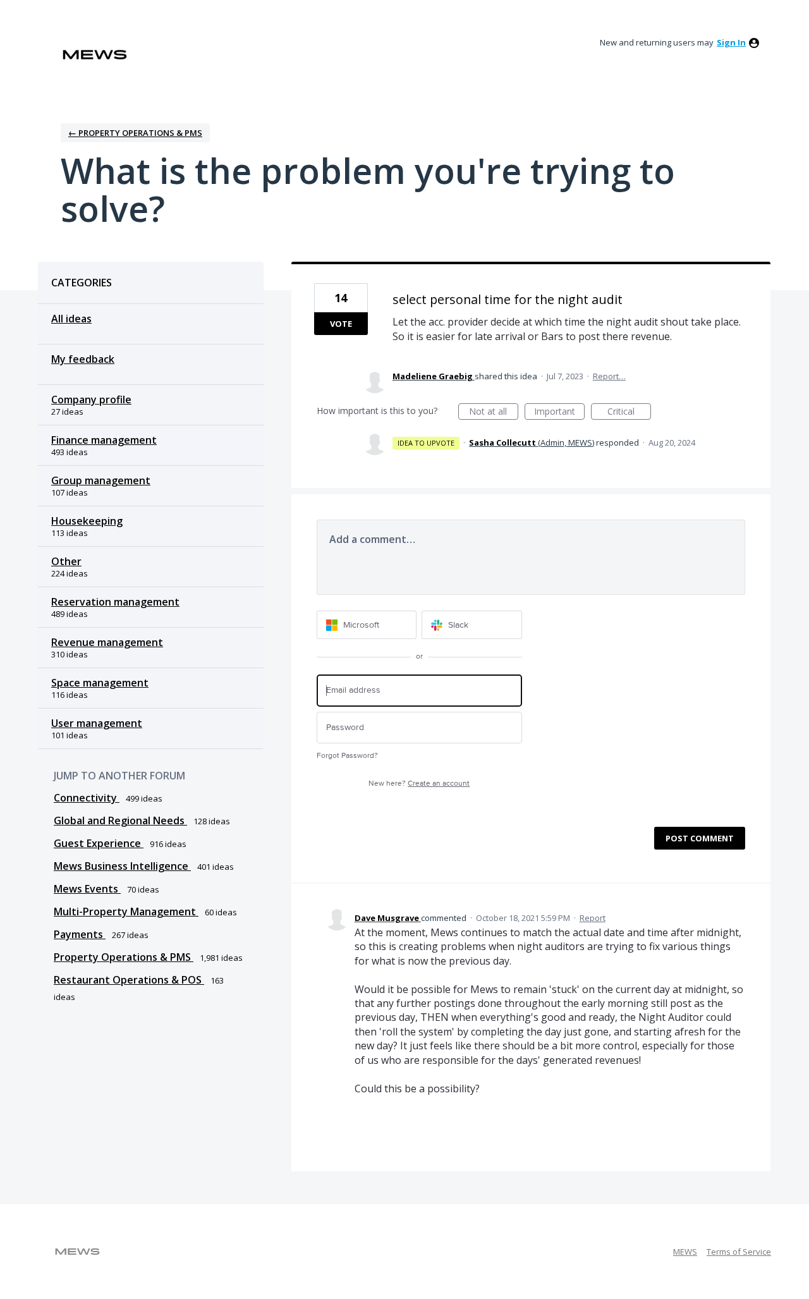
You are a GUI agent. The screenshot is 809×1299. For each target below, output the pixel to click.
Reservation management (115, 602)
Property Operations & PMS (123, 957)
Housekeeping (87, 521)
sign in (731, 42)
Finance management (104, 440)
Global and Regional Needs (120, 820)
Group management (100, 480)
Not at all (493, 412)
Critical (629, 412)
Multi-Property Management (126, 911)
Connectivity (86, 798)
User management (96, 723)
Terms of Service (739, 1251)
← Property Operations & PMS (135, 132)
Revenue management (107, 642)
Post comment (700, 838)
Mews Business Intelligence (122, 866)
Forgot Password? (347, 755)
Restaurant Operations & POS (129, 980)
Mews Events (87, 889)
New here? (419, 783)
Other (66, 561)
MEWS (685, 1251)
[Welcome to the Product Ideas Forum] (95, 55)
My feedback (82, 359)
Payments (80, 934)
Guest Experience (98, 843)
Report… (609, 376)
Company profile (91, 399)
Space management (100, 683)
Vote (341, 323)
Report (592, 918)
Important (559, 412)
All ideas (71, 319)
